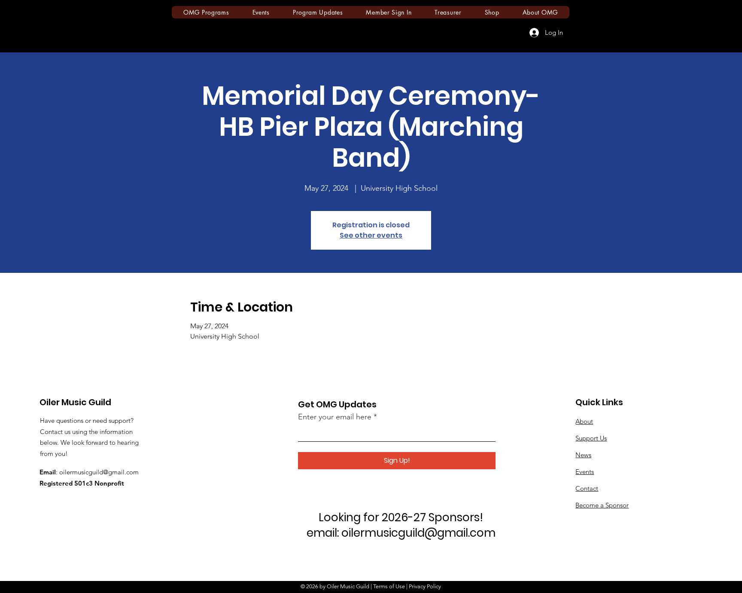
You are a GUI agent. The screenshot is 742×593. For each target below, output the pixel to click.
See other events (371, 235)
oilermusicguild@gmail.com (99, 472)
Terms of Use (389, 586)
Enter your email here (334, 417)
